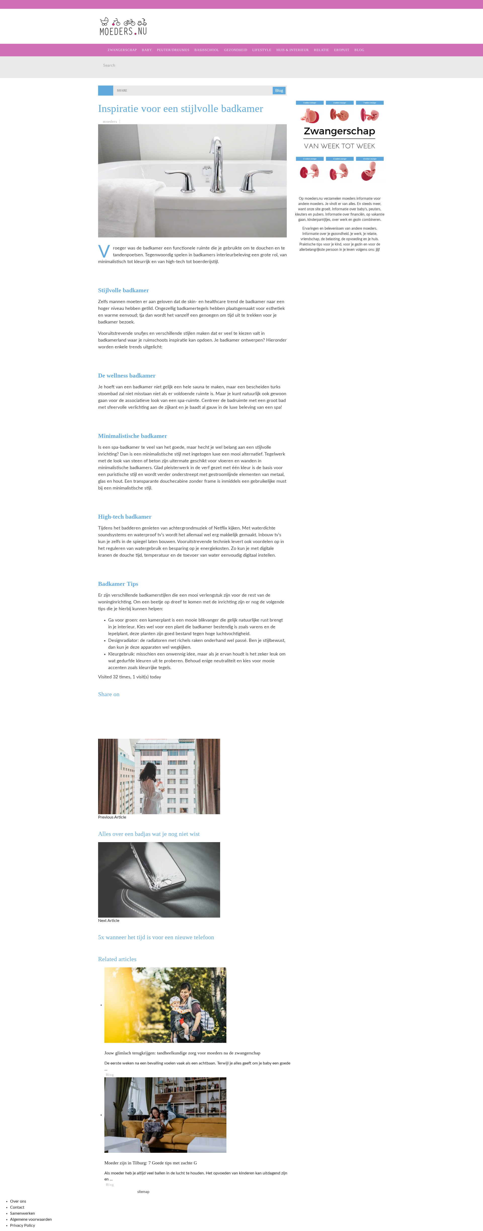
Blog (13, 126)
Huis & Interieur (26, 95)
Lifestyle (18, 85)
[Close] (7, 7)
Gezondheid (20, 74)
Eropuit (16, 116)
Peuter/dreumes (173, 50)
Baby (147, 50)
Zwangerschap (23, 33)
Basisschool (21, 64)
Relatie (16, 105)
